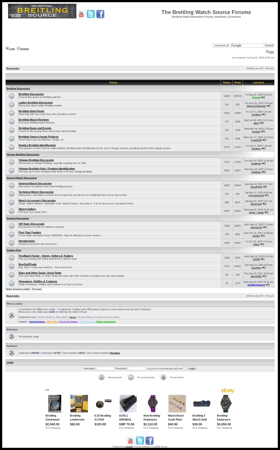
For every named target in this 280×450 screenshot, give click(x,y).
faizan (73, 317)
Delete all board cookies (18, 289)
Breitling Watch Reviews (34, 119)
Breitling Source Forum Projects (39, 136)
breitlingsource (256, 284)
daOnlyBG (256, 276)
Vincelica (115, 353)
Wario (256, 244)
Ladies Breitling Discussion (36, 102)
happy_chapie (256, 212)
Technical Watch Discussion (36, 192)
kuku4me (256, 267)
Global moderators (106, 321)
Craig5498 (256, 140)
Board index (13, 68)
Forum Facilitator (68, 321)
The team (37, 289)
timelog (256, 236)
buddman (256, 163)
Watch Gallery (27, 209)
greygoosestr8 (256, 195)
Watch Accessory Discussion (37, 200)
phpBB (128, 446)
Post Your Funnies (30, 232)
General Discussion (18, 218)
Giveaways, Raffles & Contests (38, 281)
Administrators (37, 321)
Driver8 (256, 97)
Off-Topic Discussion (31, 224)
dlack (256, 123)
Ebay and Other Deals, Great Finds (40, 273)
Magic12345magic (256, 106)
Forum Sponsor (87, 321)
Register (24, 48)
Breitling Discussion (18, 88)
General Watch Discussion (22, 178)
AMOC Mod (52, 321)
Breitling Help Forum (31, 111)
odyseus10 (256, 227)
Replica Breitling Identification (37, 145)
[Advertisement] (140, 29)
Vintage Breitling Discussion (23, 154)
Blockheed (256, 204)
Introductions (27, 241)
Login (12, 48)
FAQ (271, 52)
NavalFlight (256, 187)
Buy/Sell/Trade (28, 264)
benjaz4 (256, 131)
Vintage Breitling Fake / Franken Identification (47, 168)
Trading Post (14, 250)
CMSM (256, 259)
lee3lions (256, 114)
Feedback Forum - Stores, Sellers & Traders (46, 255)
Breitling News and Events (35, 128)
